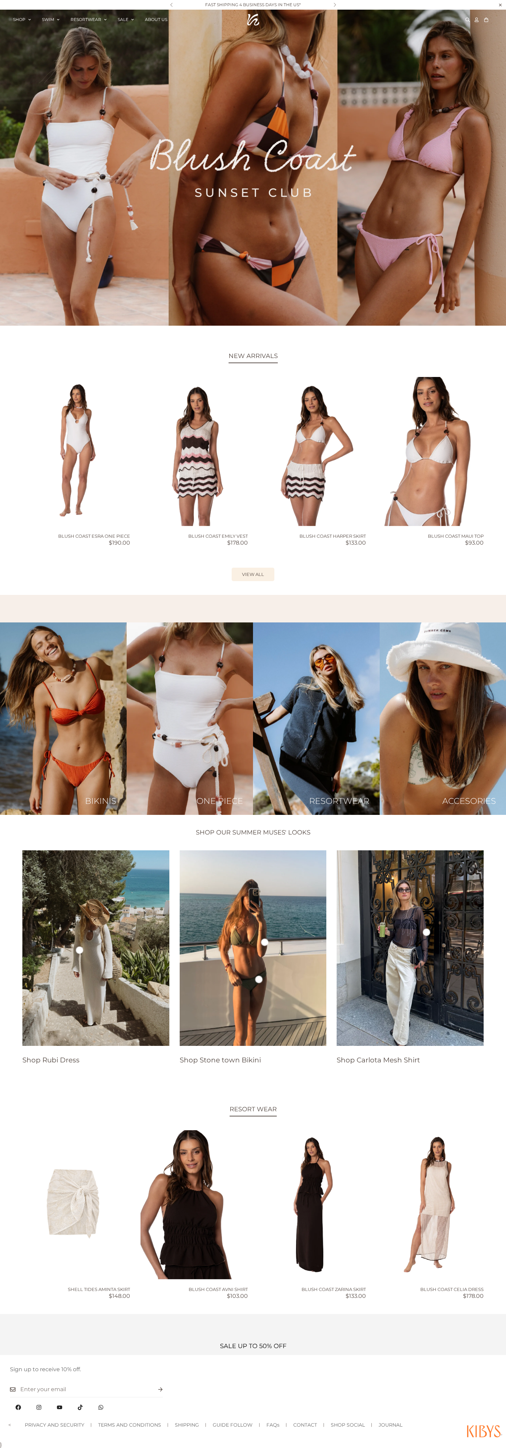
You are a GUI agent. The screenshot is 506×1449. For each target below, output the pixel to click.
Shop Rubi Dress (51, 1060)
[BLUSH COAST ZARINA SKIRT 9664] (312, 1204)
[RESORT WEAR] (316, 718)
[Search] (468, 20)
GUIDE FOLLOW (233, 1425)
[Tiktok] (80, 1407)
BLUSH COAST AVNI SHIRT (218, 1289)
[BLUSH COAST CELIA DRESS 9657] (430, 1204)
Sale (123, 19)
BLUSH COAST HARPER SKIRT (332, 536)
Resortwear (86, 19)
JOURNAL (390, 1425)
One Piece (219, 801)
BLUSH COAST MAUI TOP (456, 536)
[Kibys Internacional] (253, 19)
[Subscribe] (155, 1389)
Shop (19, 19)
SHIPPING (187, 1425)
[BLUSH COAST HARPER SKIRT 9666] (312, 451)
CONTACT (305, 1425)
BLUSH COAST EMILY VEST (218, 536)
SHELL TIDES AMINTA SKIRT (99, 1289)
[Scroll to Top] (492, 1411)
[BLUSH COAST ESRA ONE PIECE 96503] (76, 451)
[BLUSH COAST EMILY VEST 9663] (194, 451)
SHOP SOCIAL (348, 1425)
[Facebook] (18, 1407)
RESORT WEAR (253, 1109)
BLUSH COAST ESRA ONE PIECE (94, 536)
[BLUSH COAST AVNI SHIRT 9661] (194, 1204)
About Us (156, 19)
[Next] (334, 5)
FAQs (273, 1425)
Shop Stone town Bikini (220, 1060)
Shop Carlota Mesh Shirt (378, 1060)
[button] (486, 19)
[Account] (477, 20)
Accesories (469, 801)
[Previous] (171, 5)
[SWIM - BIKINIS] (63, 718)
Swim (48, 19)
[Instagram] (39, 1407)
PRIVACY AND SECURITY (54, 1425)
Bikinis (100, 801)
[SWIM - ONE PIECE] (190, 718)
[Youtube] (59, 1407)
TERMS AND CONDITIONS (129, 1425)
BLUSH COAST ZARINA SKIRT (334, 1289)
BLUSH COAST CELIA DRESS (452, 1289)
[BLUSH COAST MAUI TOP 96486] (430, 451)
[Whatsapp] (101, 1407)
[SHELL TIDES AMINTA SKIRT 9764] (76, 1204)
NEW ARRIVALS (253, 356)
